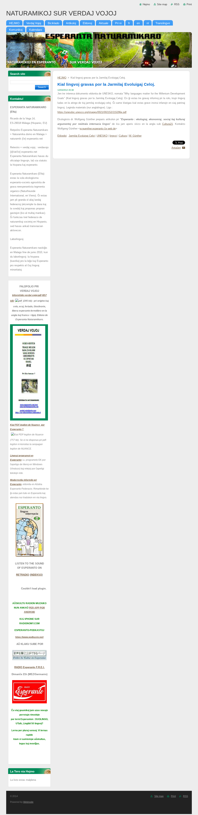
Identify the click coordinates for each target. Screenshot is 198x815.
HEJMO (61, 77)
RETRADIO (22, 574)
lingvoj (113, 135)
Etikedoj (62, 135)
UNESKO (102, 135)
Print (189, 4)
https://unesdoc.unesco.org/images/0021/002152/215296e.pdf (91, 112)
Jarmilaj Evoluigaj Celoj (82, 135)
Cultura (123, 135)
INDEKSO (36, 574)
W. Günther (135, 135)
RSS (176, 4)
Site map (162, 4)
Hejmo (146, 4)
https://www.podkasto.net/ (29, 637)
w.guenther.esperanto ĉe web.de (98, 128)
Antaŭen (176, 147)
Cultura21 (167, 123)
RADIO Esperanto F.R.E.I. (29, 667)
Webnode (28, 802)
